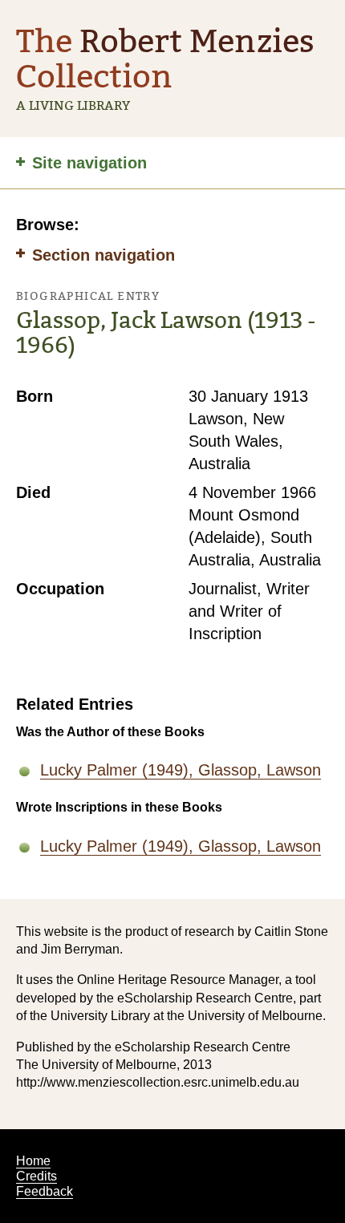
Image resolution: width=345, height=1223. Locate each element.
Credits (36, 1176)
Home (33, 1161)
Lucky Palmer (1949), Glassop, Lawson (180, 770)
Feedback (44, 1191)
